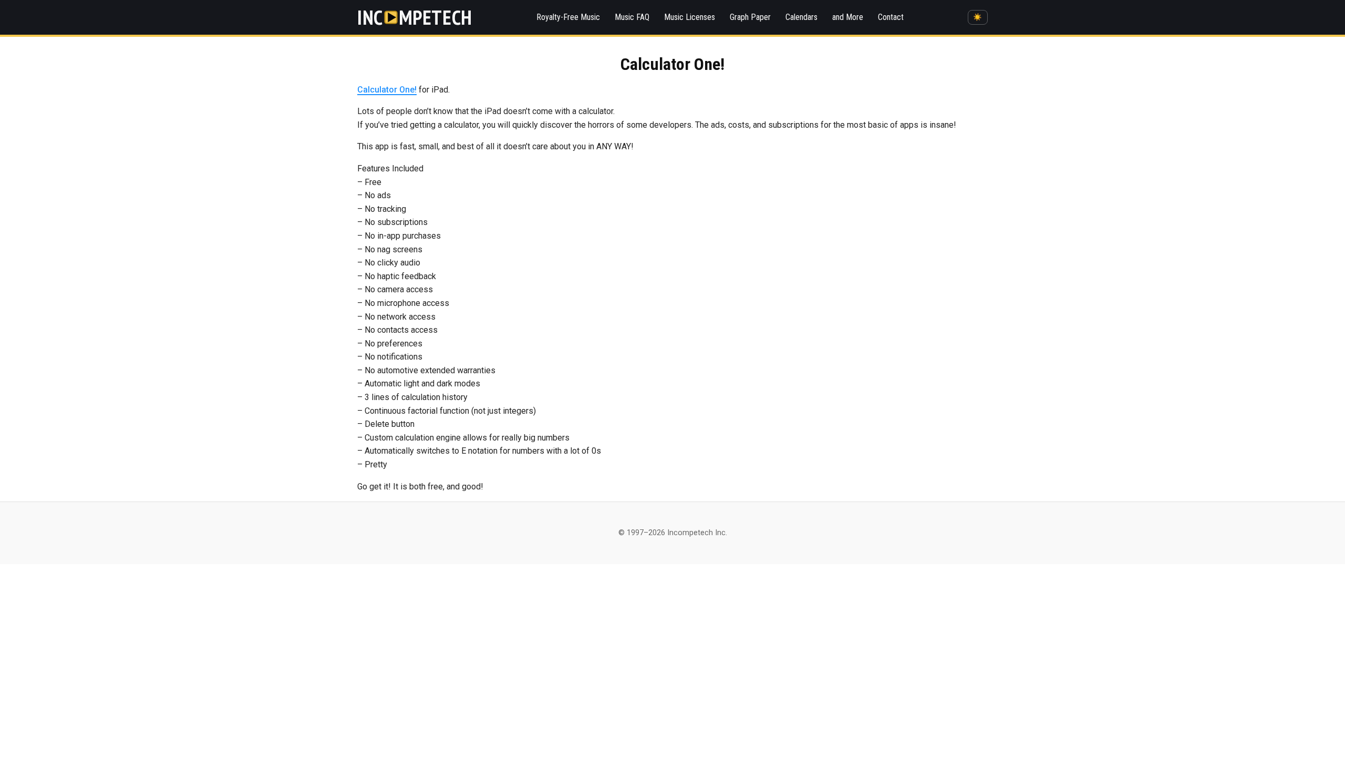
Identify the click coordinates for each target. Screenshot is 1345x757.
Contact (891, 17)
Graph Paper (750, 17)
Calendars (801, 17)
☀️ (977, 17)
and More (847, 17)
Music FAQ (632, 17)
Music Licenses (689, 17)
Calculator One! (387, 90)
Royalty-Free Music (568, 17)
